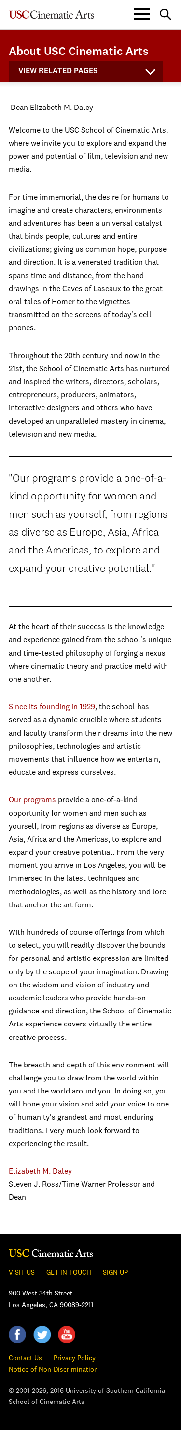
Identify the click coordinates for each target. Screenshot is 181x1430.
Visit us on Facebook (17, 1334)
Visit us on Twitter (42, 1334)
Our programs (32, 800)
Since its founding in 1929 (52, 707)
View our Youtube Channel (66, 1334)
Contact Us (25, 1358)
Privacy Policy (75, 1358)
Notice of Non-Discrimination (53, 1369)
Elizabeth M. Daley (40, 1171)
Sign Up (115, 1272)
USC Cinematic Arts (51, 1253)
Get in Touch (68, 1272)
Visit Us (22, 1272)
